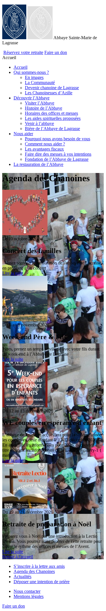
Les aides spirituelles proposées (53, 118)
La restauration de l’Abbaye (38, 164)
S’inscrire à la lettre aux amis (39, 566)
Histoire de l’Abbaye (43, 108)
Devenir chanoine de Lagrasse (52, 87)
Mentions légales (29, 596)
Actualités (22, 576)
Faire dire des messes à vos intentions (58, 154)
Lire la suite (12, 273)
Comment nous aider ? (45, 143)
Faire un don (55, 52)
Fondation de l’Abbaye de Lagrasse (56, 159)
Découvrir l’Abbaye (31, 97)
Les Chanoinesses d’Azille (48, 92)
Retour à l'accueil (17, 556)
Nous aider (23, 133)
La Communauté (40, 82)
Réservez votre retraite (23, 52)
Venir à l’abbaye (39, 123)
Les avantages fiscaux (44, 149)
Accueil (20, 67)
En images (34, 77)
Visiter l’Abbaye (39, 103)
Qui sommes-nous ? (31, 72)
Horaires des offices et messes (51, 113)
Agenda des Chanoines (34, 571)
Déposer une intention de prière (42, 581)
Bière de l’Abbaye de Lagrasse (52, 128)
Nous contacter (27, 591)
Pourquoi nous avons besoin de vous (57, 138)
